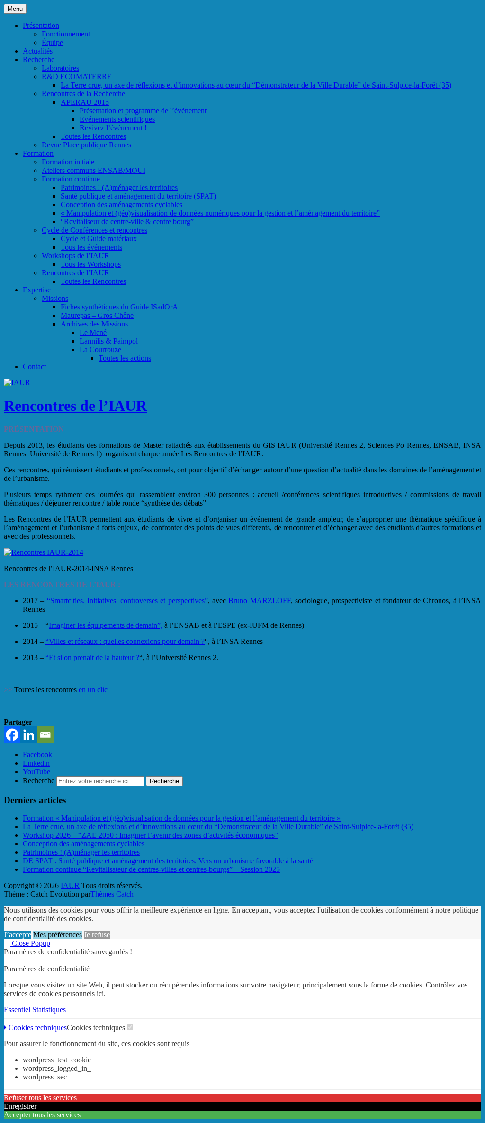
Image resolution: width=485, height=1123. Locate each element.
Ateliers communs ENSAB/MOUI (93, 170)
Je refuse (97, 935)
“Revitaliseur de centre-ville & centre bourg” (127, 221)
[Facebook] (12, 734)
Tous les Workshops (91, 264)
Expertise (37, 290)
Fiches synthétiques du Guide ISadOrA (119, 307)
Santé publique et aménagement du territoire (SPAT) (138, 196)
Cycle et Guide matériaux (99, 239)
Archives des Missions (94, 324)
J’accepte (17, 935)
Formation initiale (68, 162)
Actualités (38, 51)
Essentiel (18, 1009)
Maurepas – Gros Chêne (97, 315)
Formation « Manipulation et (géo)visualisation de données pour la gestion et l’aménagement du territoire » (182, 818)
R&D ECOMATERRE (77, 76)
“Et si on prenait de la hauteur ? (92, 657)
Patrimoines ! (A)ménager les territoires (119, 187)
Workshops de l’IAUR (75, 256)
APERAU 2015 (85, 102)
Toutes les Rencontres (93, 136)
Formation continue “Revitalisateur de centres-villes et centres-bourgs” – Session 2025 (151, 869)
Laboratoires (60, 68)
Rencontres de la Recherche (83, 94)
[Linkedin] (28, 734)
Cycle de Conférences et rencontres (94, 230)
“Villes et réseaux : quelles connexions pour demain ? (125, 641)
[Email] (45, 734)
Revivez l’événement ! (113, 128)
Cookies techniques (37, 1027)
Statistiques (49, 1009)
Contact (34, 366)
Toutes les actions (125, 358)
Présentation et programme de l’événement (143, 111)
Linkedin (36, 763)
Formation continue (71, 179)
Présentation (41, 25)
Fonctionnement (66, 34)
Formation (38, 153)
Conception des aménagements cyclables (121, 204)
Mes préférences (57, 935)
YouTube (36, 772)
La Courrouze (100, 349)
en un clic (93, 690)
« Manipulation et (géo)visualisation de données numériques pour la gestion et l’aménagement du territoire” (220, 213)
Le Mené (93, 332)
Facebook (37, 755)
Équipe (52, 42)
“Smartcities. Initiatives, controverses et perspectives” (127, 601)
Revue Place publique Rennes (87, 145)
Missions (55, 298)
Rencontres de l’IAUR (75, 273)
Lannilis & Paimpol (109, 341)
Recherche (38, 59)
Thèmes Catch (112, 894)
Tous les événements (91, 247)
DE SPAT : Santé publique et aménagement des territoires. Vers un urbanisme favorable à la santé (168, 861)
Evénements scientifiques (117, 119)
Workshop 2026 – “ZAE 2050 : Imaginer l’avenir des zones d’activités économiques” (150, 835)
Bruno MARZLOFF (259, 601)
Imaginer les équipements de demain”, (105, 625)
